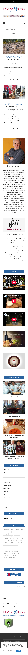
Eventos (18, 56)
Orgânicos (6, 494)
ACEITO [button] (18, 650)
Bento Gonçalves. (19, 529)
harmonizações (7, 544)
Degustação (10, 536)
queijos (5, 551)
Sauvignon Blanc (15, 551)
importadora (14, 544)
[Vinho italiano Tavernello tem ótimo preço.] (14, 420)
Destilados (6, 476)
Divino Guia (12, 538)
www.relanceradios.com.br (9, 256)
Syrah (19, 553)
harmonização (19, 542)
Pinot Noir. (11, 549)
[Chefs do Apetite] (14, 381)
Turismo (14, 555)
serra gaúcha (6, 553)
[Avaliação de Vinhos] (14, 400)
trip (9, 555)
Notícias (9, 57)
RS (9, 551)
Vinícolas (11, 562)
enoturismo (6, 540)
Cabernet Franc (7, 531)
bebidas (12, 529)
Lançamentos (7, 488)
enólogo (12, 540)
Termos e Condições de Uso (9, 606)
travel (5, 555)
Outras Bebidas (8, 104)
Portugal (17, 549)
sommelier (13, 553)
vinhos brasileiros (12, 557)
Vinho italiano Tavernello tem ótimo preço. (14, 436)
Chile (5, 536)
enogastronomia (20, 538)
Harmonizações (7, 485)
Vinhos (19, 57)
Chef (22, 534)
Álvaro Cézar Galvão (10, 62)
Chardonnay (17, 534)
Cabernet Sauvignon (16, 531)
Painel (5, 501)
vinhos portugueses (16, 559)
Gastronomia (7, 482)
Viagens (14, 57)
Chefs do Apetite (14, 397)
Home (4, 28)
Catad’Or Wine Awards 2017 (14, 107)
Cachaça (5, 534)
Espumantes (18, 540)
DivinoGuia (6, 538)
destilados (17, 536)
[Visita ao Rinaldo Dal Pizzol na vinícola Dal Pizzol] (14, 441)
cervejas (10, 534)
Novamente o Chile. (14, 60)
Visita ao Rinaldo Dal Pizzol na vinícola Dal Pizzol (14, 457)
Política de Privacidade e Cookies (10, 603)
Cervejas (6, 472)
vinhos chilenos (7, 559)
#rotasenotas (6, 529)
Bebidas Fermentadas (10, 56)
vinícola (5, 562)
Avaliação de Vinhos (14, 416)
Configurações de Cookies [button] (9, 650)
